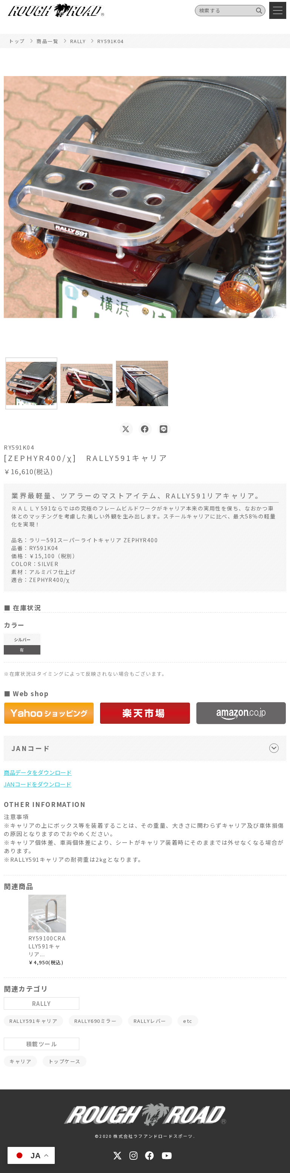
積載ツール (41, 1044)
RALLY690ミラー (95, 1020)
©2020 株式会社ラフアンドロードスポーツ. (145, 1136)
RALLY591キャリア (33, 1020)
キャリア (20, 1061)
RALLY (41, 1003)
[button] (31, 383)
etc (188, 1020)
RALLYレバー (150, 1020)
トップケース (64, 1061)
